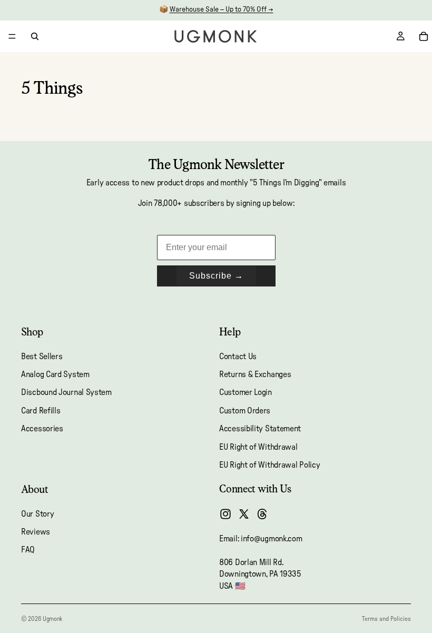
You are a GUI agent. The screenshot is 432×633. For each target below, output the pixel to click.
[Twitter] (244, 514)
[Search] (34, 36)
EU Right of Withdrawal (258, 447)
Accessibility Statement (260, 428)
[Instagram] (225, 514)
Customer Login (245, 393)
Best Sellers (41, 356)
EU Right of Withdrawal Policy (269, 465)
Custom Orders (244, 411)
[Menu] (12, 36)
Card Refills (40, 411)
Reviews (35, 532)
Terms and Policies (386, 619)
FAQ (28, 550)
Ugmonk (52, 619)
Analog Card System (55, 374)
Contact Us (238, 356)
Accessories (42, 428)
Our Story (37, 514)
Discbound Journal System (66, 393)
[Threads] (262, 514)
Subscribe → (216, 275)
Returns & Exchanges (255, 374)
